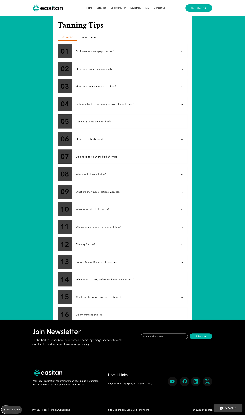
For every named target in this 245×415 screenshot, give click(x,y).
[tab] (67, 37)
